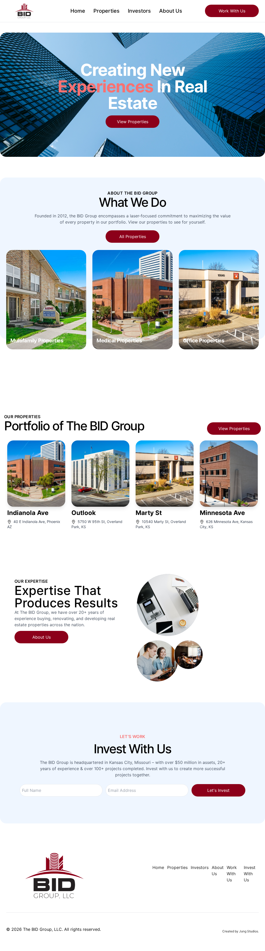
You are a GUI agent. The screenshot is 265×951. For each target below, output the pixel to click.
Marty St (149, 513)
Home (77, 11)
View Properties (132, 121)
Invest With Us (249, 873)
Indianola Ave (27, 513)
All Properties (132, 236)
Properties (106, 11)
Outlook (83, 513)
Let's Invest (218, 790)
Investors (139, 11)
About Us (170, 11)
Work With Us (232, 10)
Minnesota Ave (222, 513)
